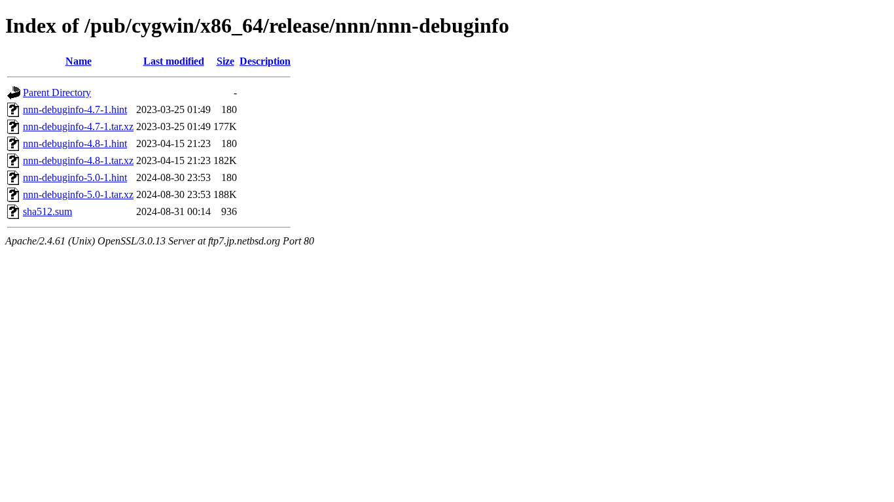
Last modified (173, 61)
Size (225, 61)
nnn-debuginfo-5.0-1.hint (75, 177)
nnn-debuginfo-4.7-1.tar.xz (78, 126)
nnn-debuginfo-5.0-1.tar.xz (78, 194)
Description (265, 61)
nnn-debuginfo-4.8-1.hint (75, 143)
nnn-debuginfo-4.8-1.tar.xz (78, 160)
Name (78, 61)
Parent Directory (57, 92)
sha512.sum (47, 211)
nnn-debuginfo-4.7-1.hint (75, 109)
